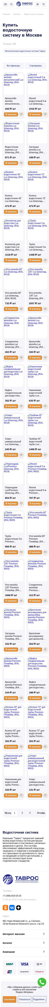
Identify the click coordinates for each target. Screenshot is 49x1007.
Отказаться (24, 999)
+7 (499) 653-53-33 (12, 896)
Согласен (9, 999)
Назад (8, 813)
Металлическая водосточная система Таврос (25, 51)
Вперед (41, 813)
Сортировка (36, 66)
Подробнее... (39, 999)
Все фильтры (13, 66)
